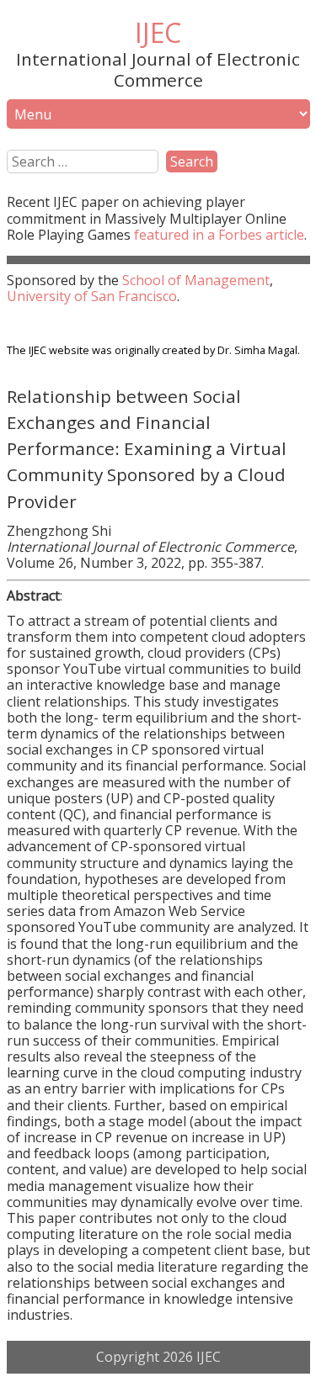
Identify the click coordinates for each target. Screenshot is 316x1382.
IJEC (158, 32)
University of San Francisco (92, 296)
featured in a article (219, 234)
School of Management (196, 280)
